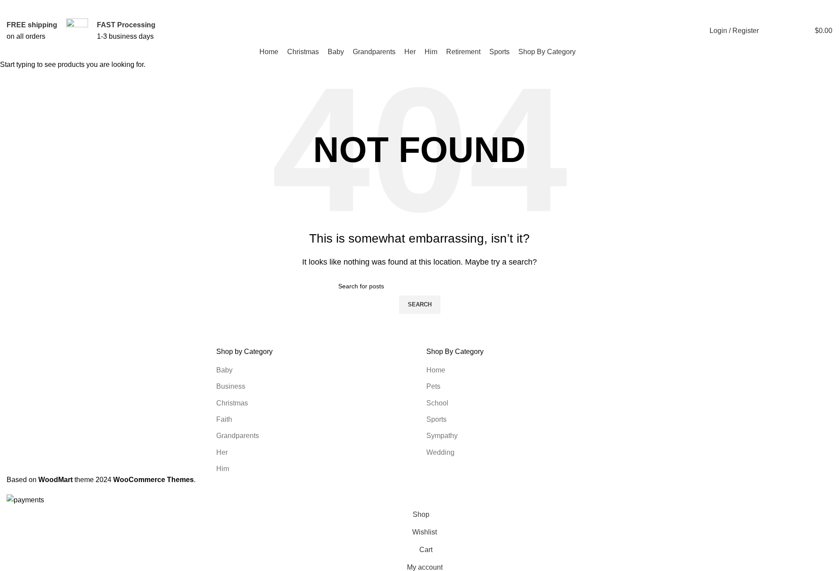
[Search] (771, 31)
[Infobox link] (32, 30)
